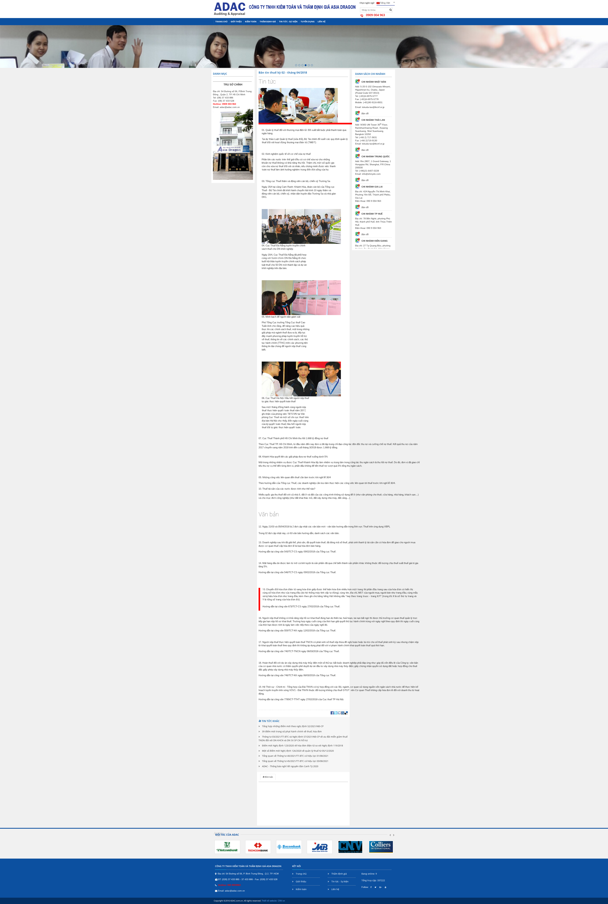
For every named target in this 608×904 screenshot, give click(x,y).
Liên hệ (321, 21)
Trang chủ (221, 21)
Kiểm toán (250, 21)
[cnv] (319, 847)
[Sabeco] (381, 847)
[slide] (296, 65)
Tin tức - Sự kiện (288, 21)
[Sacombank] (258, 847)
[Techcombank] (227, 847)
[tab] (268, 777)
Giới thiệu (236, 21)
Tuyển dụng (307, 21)
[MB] (289, 847)
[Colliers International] (350, 847)
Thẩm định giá (268, 21)
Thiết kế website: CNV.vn (273, 901)
